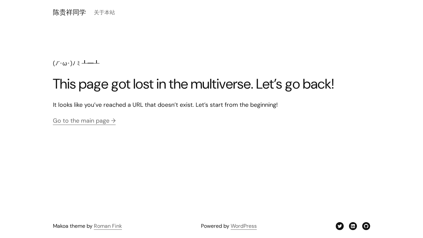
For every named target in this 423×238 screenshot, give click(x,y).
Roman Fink (108, 225)
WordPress (244, 225)
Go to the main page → (84, 121)
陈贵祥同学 (69, 12)
